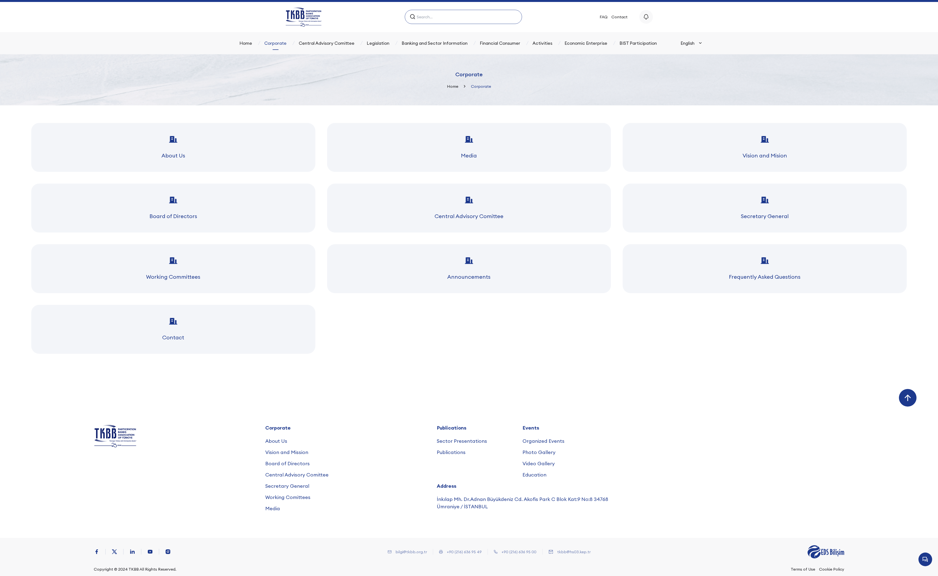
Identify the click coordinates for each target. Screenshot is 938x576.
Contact (619, 16)
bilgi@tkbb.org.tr (411, 551)
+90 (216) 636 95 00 (518, 551)
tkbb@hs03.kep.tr (574, 551)
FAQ (604, 16)
